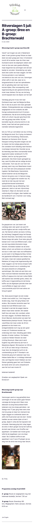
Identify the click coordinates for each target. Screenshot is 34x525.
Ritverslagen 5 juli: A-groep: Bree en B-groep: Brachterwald (17, 32)
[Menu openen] (25, 10)
